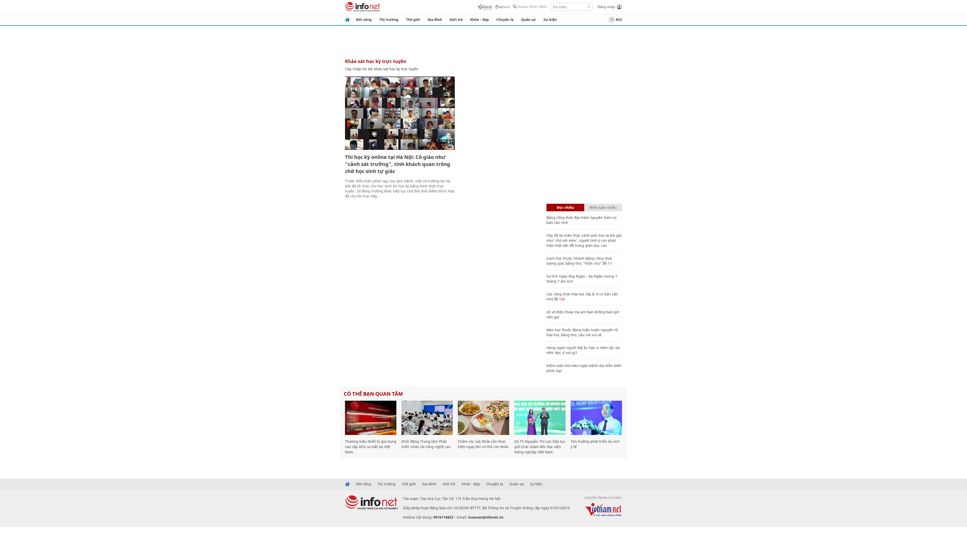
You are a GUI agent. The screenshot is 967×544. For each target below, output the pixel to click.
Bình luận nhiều (603, 207)
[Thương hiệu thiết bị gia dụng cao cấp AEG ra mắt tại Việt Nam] (370, 418)
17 (609, 263)
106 (561, 299)
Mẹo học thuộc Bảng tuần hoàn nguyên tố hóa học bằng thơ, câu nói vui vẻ (582, 332)
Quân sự (528, 19)
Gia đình (435, 19)
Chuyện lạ (504, 19)
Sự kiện (550, 19)
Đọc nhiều (565, 207)
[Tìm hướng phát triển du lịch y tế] (596, 418)
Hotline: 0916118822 (532, 7)
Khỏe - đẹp (479, 19)
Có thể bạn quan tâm (373, 393)
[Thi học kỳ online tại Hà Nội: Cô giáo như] (400, 113)
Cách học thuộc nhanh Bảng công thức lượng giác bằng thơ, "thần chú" (579, 261)
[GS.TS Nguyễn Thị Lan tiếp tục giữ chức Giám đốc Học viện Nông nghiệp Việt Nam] (540, 418)
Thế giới (413, 19)
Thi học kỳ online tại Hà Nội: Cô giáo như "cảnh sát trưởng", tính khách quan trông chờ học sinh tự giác (397, 164)
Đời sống (364, 19)
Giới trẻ (456, 19)
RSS (619, 19)
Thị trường (388, 19)
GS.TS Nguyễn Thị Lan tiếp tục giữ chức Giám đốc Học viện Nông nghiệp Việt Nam (539, 446)
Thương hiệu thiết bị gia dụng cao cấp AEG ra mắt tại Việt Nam (370, 446)
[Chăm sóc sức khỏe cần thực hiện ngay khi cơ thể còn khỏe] (483, 418)
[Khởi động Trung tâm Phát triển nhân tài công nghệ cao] (427, 418)
